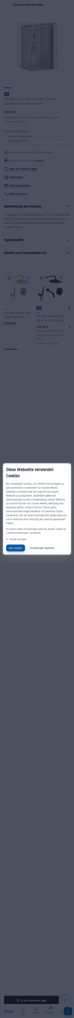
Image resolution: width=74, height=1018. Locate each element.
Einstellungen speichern (42, 548)
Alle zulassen (15, 548)
